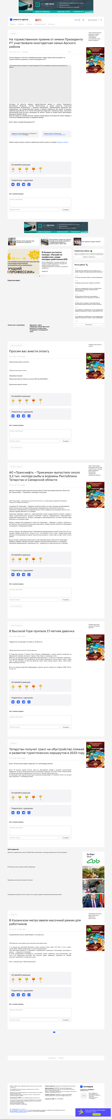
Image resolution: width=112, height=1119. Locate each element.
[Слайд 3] (39, 276)
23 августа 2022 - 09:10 (14, 758)
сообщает (64, 947)
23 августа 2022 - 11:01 (14, 356)
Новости (13, 33)
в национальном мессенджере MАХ (54, 134)
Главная (12, 24)
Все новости (89, 324)
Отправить (66, 209)
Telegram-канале (17, 134)
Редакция (21, 24)
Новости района (16, 345)
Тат (83, 20)
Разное (61, 1058)
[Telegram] (23, 184)
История (29, 24)
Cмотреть (97, 1114)
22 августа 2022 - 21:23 (14, 929)
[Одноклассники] (18, 184)
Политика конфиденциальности (18, 1112)
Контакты (51, 24)
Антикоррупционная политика (18, 1109)
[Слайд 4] (41, 276)
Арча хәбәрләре (16, 447)
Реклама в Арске (40, 24)
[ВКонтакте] (12, 184)
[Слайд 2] (37, 276)
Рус (76, 20)
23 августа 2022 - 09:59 (14, 636)
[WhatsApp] (28, 184)
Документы (52, 1058)
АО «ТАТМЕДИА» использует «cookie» (20, 1110)
